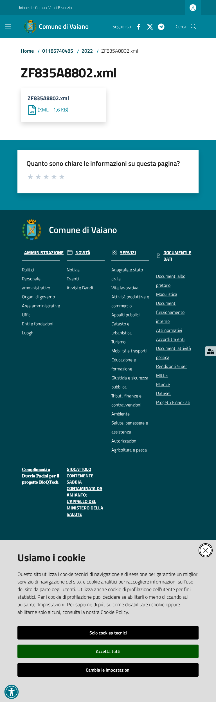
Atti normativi (169, 330)
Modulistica (166, 294)
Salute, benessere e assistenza (129, 427)
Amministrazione (44, 252)
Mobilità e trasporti (129, 350)
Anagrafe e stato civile (127, 274)
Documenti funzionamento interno (170, 312)
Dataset (163, 393)
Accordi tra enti (170, 339)
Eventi (73, 278)
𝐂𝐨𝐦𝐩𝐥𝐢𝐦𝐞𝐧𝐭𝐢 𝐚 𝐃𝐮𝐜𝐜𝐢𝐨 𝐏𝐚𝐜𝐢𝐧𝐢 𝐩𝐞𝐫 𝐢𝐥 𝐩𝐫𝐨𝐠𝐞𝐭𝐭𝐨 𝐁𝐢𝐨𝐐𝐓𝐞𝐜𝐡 (40, 476)
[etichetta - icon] (30, 176)
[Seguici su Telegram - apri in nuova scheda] (159, 26)
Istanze (163, 384)
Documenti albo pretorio (170, 281)
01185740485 (57, 51)
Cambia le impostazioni (108, 670)
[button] (193, 26)
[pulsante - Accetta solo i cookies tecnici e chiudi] (206, 550)
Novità (82, 252)
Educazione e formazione (123, 364)
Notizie (73, 269)
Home (27, 51)
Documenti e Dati (177, 255)
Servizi (128, 252)
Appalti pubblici (125, 314)
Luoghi (28, 332)
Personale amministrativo (36, 283)
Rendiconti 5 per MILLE (171, 371)
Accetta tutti (108, 651)
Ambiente (120, 413)
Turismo (118, 341)
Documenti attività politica (173, 353)
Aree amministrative (41, 305)
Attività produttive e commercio (130, 301)
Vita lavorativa (124, 287)
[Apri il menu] (7, 26)
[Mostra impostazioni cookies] (210, 351)
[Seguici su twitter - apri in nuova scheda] (147, 26)
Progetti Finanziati (173, 402)
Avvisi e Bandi (80, 287)
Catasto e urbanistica (121, 328)
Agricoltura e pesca (129, 449)
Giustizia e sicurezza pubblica (129, 382)
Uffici (26, 314)
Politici (28, 269)
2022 (87, 51)
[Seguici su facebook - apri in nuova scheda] (136, 26)
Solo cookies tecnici (108, 632)
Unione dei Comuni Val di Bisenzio (44, 7)
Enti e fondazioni (37, 323)
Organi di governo (38, 296)
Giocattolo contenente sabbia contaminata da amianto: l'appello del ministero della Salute (85, 492)
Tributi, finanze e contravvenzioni (126, 400)
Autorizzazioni (124, 440)
